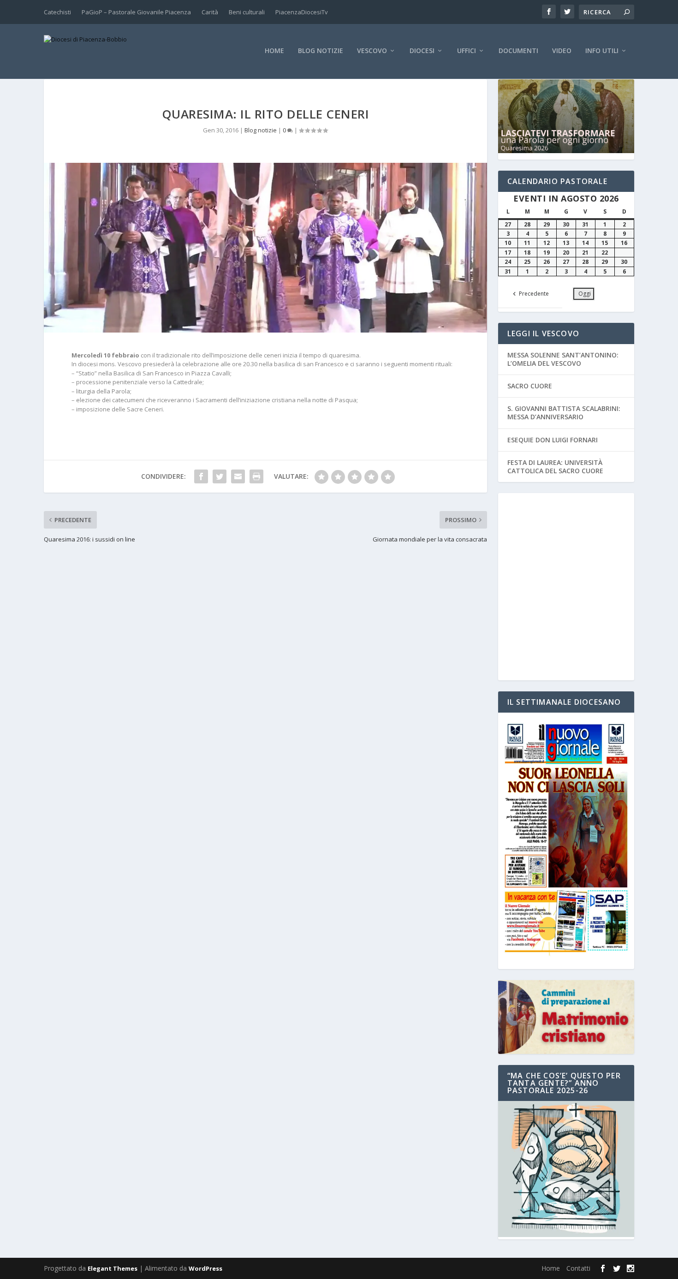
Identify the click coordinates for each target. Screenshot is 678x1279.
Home (274, 51)
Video (561, 51)
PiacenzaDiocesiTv (301, 12)
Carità (210, 12)
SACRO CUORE (529, 385)
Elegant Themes (112, 1268)
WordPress (205, 1268)
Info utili (602, 51)
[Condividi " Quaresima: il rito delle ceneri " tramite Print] (256, 476)
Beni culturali (247, 12)
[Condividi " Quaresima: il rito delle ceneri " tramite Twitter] (219, 476)
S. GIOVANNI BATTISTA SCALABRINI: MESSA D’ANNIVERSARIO (563, 412)
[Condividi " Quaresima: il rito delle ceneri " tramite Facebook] (201, 476)
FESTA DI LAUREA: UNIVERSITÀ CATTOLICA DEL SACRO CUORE (555, 466)
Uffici (466, 51)
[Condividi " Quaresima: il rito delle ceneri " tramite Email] (238, 476)
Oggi (584, 293)
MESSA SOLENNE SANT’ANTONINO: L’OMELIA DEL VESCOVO (563, 359)
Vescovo (372, 51)
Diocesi (422, 51)
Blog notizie (320, 51)
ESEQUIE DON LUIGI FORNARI (552, 439)
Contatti (578, 1268)
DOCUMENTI (518, 51)
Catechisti (57, 12)
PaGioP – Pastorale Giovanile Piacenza (136, 12)
